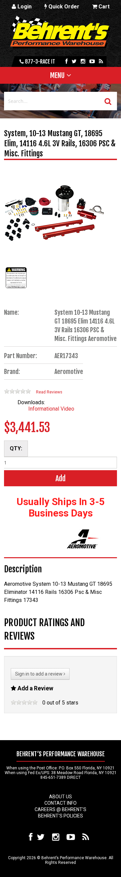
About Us (60, 796)
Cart (103, 6)
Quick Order (63, 6)
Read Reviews (49, 392)
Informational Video (51, 409)
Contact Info (60, 803)
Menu (57, 75)
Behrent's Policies (60, 815)
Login (24, 6)
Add (60, 478)
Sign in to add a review (39, 674)
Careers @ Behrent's (60, 809)
